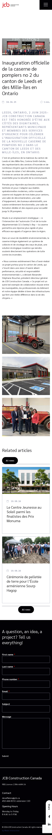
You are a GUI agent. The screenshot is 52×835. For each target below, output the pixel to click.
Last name (7, 666)
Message (6, 716)
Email (5, 691)
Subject (6, 703)
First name (7, 654)
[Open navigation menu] (45, 5)
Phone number (9, 679)
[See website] (10, 5)
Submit (5, 755)
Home (5, 19)
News (11, 19)
